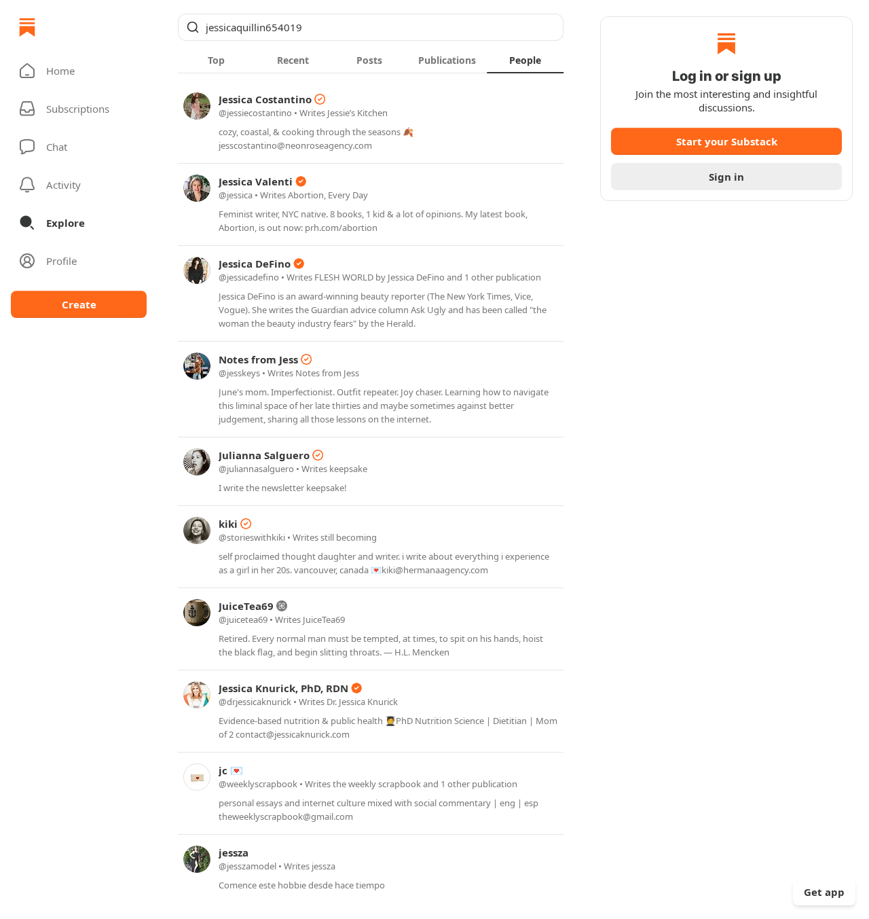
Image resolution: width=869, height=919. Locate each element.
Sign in (726, 176)
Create (79, 304)
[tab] (216, 59)
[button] (79, 70)
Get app (824, 892)
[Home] (27, 27)
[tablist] (370, 59)
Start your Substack (726, 141)
